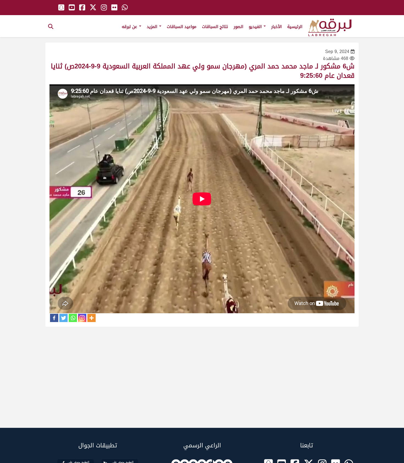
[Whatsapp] (73, 318)
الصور (238, 27)
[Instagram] (82, 318)
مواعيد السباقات (182, 27)
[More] (91, 318)
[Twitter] (63, 318)
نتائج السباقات (215, 27)
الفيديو (256, 27)
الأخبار (276, 27)
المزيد (153, 27)
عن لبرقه (130, 27)
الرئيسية (294, 27)
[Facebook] (54, 318)
